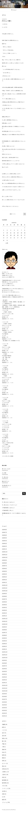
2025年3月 (4, 576)
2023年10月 (4, 624)
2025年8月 (4, 563)
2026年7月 (4, 532)
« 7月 (7, 243)
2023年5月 (4, 638)
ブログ (3, 785)
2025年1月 (4, 582)
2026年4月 (4, 540)
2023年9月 (4, 627)
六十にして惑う (6, 21)
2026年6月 (4, 535)
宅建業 (3, 724)
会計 (3, 732)
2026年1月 (4, 549)
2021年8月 (4, 696)
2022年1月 (4, 682)
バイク (3, 730)
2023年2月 (4, 646)
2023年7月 (4, 632)
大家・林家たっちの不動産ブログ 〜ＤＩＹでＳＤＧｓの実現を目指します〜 (13, 4)
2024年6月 (4, 602)
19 (14, 235)
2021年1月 (4, 716)
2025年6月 (4, 568)
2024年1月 (4, 615)
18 (10, 235)
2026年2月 (4, 546)
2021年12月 (4, 685)
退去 (3, 766)
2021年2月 (4, 713)
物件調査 (4, 780)
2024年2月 (4, 613)
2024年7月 (4, 599)
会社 (3, 735)
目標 (3, 794)
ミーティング (5, 788)
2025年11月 (4, 554)
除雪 (3, 755)
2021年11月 (4, 688)
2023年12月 (4, 618)
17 (7, 235)
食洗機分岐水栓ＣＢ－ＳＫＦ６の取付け (11, 513)
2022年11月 (4, 654)
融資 (3, 799)
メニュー (15, 9)
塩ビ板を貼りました (6, 485)
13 (17, 232)
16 (3, 235)
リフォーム (4, 802)
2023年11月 (4, 621)
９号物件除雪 (5, 507)
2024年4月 (4, 607)
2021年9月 (4, 693)
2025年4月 (4, 574)
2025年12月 (4, 551)
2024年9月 (4, 593)
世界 (3, 760)
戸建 (3, 743)
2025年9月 (4, 560)
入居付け (4, 774)
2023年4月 (4, 640)
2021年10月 (4, 690)
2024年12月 (4, 585)
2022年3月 (4, 677)
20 (17, 235)
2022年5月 (4, 671)
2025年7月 (4, 565)
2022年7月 (4, 665)
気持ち (3, 738)
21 (21, 235)
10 (7, 232)
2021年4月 (4, 707)
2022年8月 (4, 663)
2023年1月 (4, 649)
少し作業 (4, 473)
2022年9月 (4, 660)
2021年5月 (4, 704)
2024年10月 (4, 590)
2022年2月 (4, 679)
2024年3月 (4, 610)
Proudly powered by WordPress (9, 809)
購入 (3, 741)
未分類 (3, 791)
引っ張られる (5, 477)
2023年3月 (4, 643)
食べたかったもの (6, 468)
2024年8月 (4, 596)
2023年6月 (4, 635)
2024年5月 (4, 604)
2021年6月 (4, 702)
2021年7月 (4, 699)
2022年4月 (4, 674)
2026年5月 (4, 537)
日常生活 (4, 769)
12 (14, 232)
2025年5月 (4, 571)
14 (21, 232)
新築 (3, 757)
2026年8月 (4, 529)
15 (24, 232)
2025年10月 (4, 557)
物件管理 (4, 782)
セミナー (4, 763)
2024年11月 (4, 588)
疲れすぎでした (5, 481)
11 (10, 232)
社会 (3, 752)
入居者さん (4, 771)
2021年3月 (4, 710)
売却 (3, 777)
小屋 (3, 746)
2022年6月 (4, 668)
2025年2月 (4, 579)
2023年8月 (4, 629)
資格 (3, 749)
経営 (3, 727)
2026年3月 (4, 543)
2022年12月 (4, 652)
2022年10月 (4, 657)
